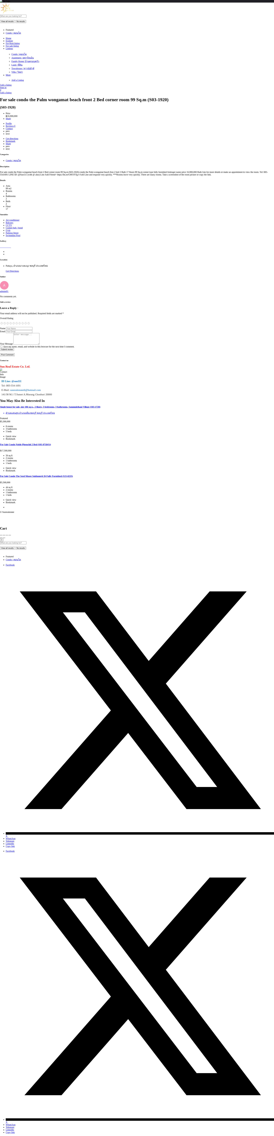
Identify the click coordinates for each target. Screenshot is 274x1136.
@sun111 (16, 381)
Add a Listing (17, 80)
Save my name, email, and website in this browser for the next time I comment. (38, 346)
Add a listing (6, 85)
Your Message (6, 344)
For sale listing (12, 46)
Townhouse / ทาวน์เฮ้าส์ (22, 68)
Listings (9, 48)
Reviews (10, 126)
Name (2, 328)
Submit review (7, 349)
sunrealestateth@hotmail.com (25, 390)
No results (21, 21)
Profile (9, 123)
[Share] (4, 535)
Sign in (3, 87)
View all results (7, 21)
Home (8, 38)
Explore (9, 41)
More (8, 75)
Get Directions (12, 271)
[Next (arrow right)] (4, 537)
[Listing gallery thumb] (0, 247)
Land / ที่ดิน (16, 65)
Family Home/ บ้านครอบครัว (25, 61)
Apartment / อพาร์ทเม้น (22, 58)
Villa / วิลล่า (17, 72)
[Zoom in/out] (10, 535)
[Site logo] (7, 13)
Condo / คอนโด (19, 54)
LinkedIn (10, 843)
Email (2, 331)
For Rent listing (13, 43)
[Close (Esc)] (1, 535)
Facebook (10, 565)
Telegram (10, 841)
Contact (9, 128)
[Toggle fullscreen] (7, 535)
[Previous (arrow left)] (1, 537)
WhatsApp (10, 838)
